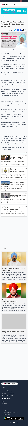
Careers (3, 405)
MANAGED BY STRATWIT (7, 395)
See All (25, 152)
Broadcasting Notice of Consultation (10, 412)
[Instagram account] (11, 423)
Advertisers (4, 403)
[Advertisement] (14, 232)
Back (4, 16)
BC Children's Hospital (6, 414)
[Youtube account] (14, 423)
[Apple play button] (19, 418)
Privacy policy (5, 389)
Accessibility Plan (5, 410)
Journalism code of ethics (7, 391)
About (3, 401)
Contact (3, 407)
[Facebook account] (17, 423)
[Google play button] (9, 418)
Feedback (4, 408)
